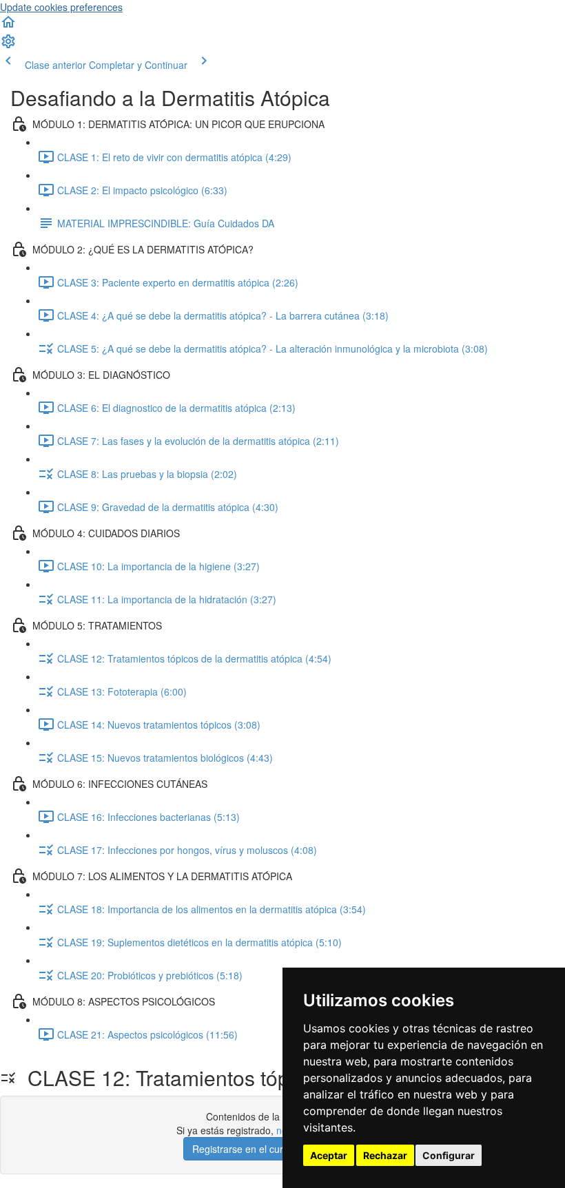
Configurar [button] (448, 1155)
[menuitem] (8, 45)
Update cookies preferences (61, 7)
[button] (8, 26)
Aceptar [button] (328, 1155)
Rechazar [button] (385, 1155)
